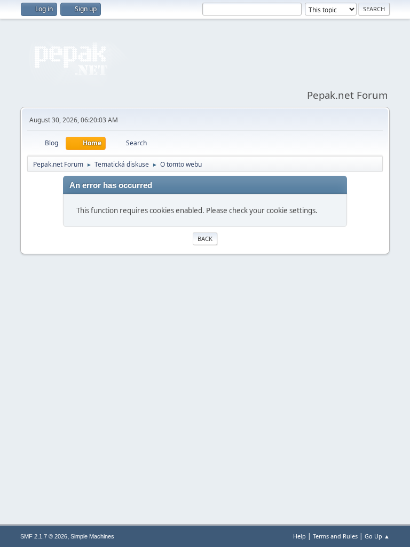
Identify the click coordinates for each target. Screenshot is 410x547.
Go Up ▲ (377, 536)
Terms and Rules (335, 536)
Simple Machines (92, 536)
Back (205, 239)
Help (299, 536)
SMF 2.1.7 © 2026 (43, 536)
